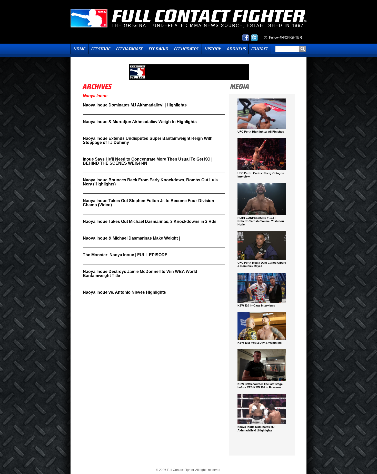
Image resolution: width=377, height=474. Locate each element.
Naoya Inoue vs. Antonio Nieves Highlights (124, 292)
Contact (260, 49)
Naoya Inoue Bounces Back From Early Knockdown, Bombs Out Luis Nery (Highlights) (150, 182)
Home (79, 49)
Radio (158, 49)
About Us (236, 49)
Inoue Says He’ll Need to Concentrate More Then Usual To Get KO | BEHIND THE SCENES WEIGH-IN (147, 161)
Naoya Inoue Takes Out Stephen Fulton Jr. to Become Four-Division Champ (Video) (148, 203)
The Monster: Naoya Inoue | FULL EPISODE (125, 255)
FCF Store (100, 49)
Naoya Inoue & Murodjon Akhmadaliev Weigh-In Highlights (140, 122)
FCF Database (129, 49)
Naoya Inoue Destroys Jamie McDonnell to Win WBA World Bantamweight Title (140, 273)
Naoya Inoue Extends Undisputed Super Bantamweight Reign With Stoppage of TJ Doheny (148, 140)
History (213, 49)
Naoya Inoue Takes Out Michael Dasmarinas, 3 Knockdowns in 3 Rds (149, 221)
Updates (186, 49)
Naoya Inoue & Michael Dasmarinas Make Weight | (131, 238)
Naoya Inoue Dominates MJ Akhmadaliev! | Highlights (135, 105)
